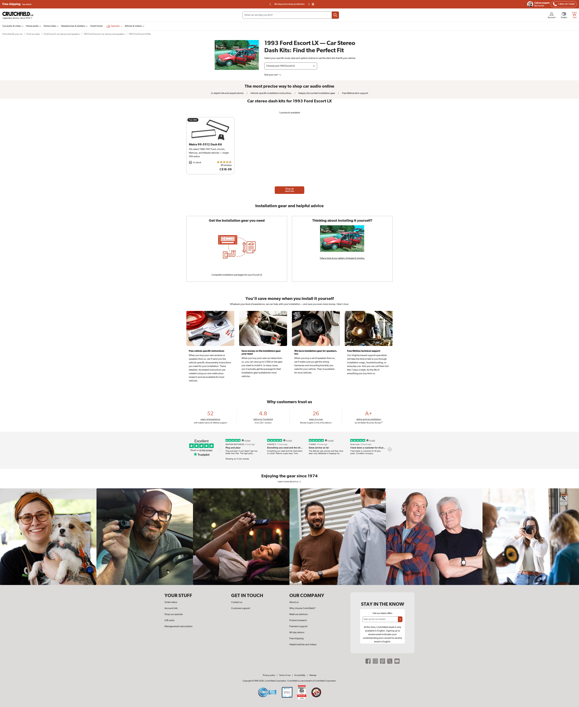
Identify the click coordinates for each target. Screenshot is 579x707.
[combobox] (290, 15)
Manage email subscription (179, 626)
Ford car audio (33, 34)
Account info (171, 608)
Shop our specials (174, 614)
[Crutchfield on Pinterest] (383, 661)
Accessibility (299, 675)
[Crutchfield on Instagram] (375, 661)
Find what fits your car (12, 34)
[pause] (313, 4)
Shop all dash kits (289, 190)
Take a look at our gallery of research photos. (342, 258)
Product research (298, 620)
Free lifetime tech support (355, 93)
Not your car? (271, 75)
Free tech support (298, 626)
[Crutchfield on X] (390, 661)
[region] (289, 536)
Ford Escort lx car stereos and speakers (62, 34)
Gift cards (169, 620)
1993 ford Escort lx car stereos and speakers (104, 34)
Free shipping (17, 4)
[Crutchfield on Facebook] (368, 661)
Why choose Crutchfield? (302, 608)
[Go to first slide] (308, 4)
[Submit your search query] (335, 15)
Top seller (193, 120)
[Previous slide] (270, 4)
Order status (171, 602)
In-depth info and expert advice (227, 93)
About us (294, 602)
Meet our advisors (298, 614)
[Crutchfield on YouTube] (397, 661)
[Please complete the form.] (400, 619)
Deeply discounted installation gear (316, 93)
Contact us (236, 602)
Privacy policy (269, 675)
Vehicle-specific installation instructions (270, 93)
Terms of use (284, 675)
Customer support (240, 608)
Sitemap (312, 675)
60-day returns (289, 4)
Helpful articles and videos (303, 644)
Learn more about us (288, 481)
